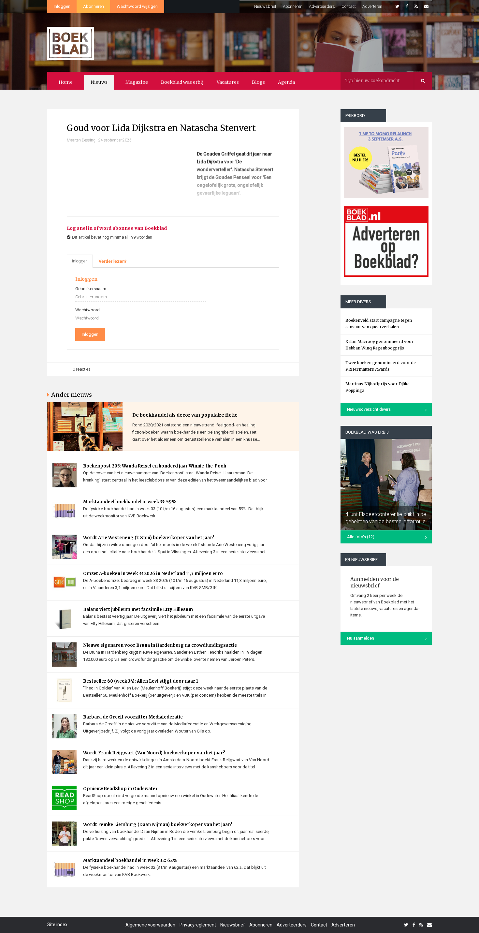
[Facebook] (406, 6)
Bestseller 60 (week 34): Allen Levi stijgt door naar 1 (140, 681)
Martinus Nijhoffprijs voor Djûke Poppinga (377, 387)
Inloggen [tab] (80, 261)
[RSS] (416, 6)
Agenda (286, 82)
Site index (57, 924)
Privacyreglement (198, 924)
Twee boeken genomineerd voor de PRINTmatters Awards (380, 366)
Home (66, 82)
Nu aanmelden (360, 638)
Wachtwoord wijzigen (137, 6)
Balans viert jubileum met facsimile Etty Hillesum (138, 609)
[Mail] (426, 6)
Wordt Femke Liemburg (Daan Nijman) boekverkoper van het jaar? (157, 824)
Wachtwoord (87, 309)
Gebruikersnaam (90, 288)
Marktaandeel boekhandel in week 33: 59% (130, 502)
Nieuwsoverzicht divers (369, 409)
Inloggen (62, 6)
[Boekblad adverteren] (386, 241)
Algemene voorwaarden (150, 924)
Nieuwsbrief (265, 6)
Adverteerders (322, 6)
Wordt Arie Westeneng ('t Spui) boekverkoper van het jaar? (148, 538)
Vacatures (228, 82)
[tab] (113, 261)
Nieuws (99, 82)
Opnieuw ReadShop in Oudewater (120, 789)
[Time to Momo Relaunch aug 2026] (386, 160)
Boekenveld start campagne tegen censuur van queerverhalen (378, 323)
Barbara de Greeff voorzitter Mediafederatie (133, 717)
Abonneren (93, 6)
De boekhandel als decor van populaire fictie (185, 415)
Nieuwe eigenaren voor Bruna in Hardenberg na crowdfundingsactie (160, 645)
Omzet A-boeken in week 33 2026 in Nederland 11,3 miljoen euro (153, 573)
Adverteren (372, 6)
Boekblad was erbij (182, 82)
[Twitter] (397, 6)
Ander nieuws (71, 394)
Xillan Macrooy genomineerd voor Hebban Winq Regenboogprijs (379, 344)
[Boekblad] (70, 40)
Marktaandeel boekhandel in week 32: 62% (130, 860)
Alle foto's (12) (360, 536)
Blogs (258, 82)
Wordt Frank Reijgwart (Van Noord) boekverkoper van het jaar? (154, 753)
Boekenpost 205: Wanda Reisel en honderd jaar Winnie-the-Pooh (154, 466)
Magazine (136, 82)
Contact (348, 6)
